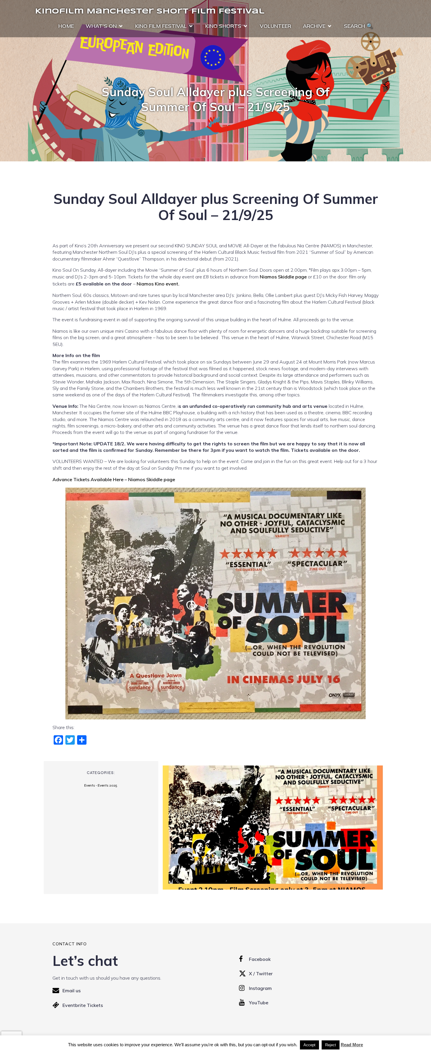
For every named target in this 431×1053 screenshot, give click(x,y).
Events (89, 785)
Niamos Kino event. (158, 284)
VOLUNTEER (275, 26)
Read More (352, 1044)
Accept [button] (309, 1045)
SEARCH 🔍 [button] (358, 26)
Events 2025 (107, 785)
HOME (66, 26)
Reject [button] (330, 1045)
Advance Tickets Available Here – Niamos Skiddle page (113, 479)
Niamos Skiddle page (283, 277)
